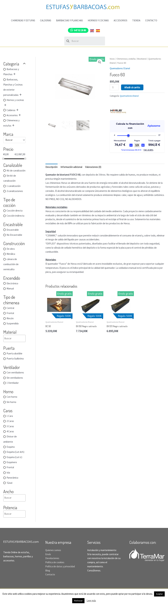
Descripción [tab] (51, 166)
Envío (48, 554)
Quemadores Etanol (120, 68)
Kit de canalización (16, 170)
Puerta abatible (14, 353)
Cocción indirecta (15, 215)
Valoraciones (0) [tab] (93, 166)
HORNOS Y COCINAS (98, 20)
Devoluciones (52, 558)
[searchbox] (20, 338)
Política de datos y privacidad (60, 566)
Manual (10, 288)
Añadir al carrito (132, 87)
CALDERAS (45, 20)
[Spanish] (98, 30)
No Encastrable (14, 234)
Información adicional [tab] (71, 166)
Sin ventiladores (15, 377)
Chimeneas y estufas (126, 58)
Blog (47, 570)
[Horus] (118, 110)
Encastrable (13, 229)
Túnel (9, 482)
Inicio (112, 58)
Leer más (91, 600)
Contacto (50, 574)
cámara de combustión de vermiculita (11, 264)
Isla (8, 472)
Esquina (11, 446)
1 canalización (14, 186)
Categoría (11, 63)
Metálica (11, 254)
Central (10, 308)
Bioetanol (142, 58)
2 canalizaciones (15, 191)
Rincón (10, 318)
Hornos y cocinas (15, 100)
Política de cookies (54, 562)
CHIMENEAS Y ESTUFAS (23, 20)
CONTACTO (151, 20)
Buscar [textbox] (9, 139)
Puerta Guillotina (15, 358)
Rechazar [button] (78, 600)
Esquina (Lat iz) (14, 457)
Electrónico (12, 283)
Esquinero (12, 462)
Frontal (10, 313)
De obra (11, 248)
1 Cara (10, 416)
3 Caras (10, 426)
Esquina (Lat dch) (15, 452)
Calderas (11, 110)
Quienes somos (53, 550)
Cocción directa (14, 210)
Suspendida (13, 323)
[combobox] (14, 140)
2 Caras (10, 421)
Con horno (12, 396)
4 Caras (10, 431)
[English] (92, 30)
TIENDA (136, 20)
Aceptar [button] (159, 594)
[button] (100, 62)
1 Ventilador (13, 383)
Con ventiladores (15, 372)
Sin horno (11, 402)
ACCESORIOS (120, 20)
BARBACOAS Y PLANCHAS (69, 20)
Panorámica (12, 477)
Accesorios (12, 115)
